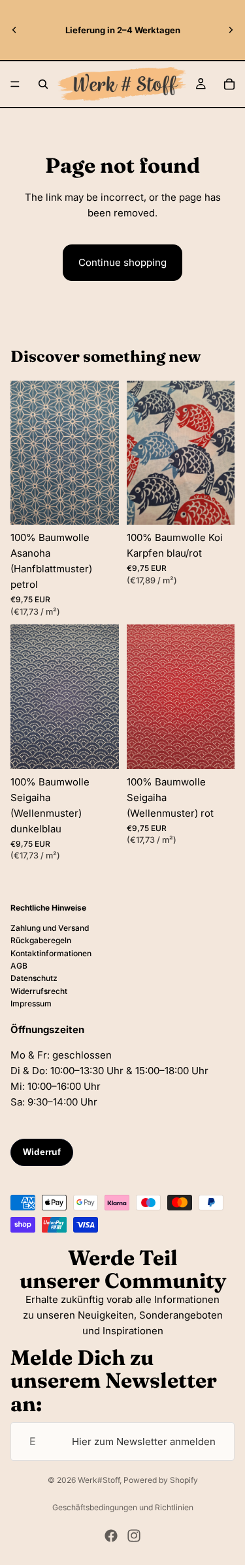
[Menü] (15, 84)
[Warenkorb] (229, 84)
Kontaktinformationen (50, 953)
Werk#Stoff (99, 1480)
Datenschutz (33, 978)
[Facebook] (111, 1535)
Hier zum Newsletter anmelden (144, 1441)
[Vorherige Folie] (14, 30)
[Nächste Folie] (230, 30)
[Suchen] (43, 84)
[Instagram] (134, 1535)
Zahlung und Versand (49, 928)
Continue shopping (122, 262)
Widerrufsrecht (38, 991)
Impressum (31, 1003)
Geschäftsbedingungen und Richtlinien (122, 1507)
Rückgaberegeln (40, 940)
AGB (18, 966)
